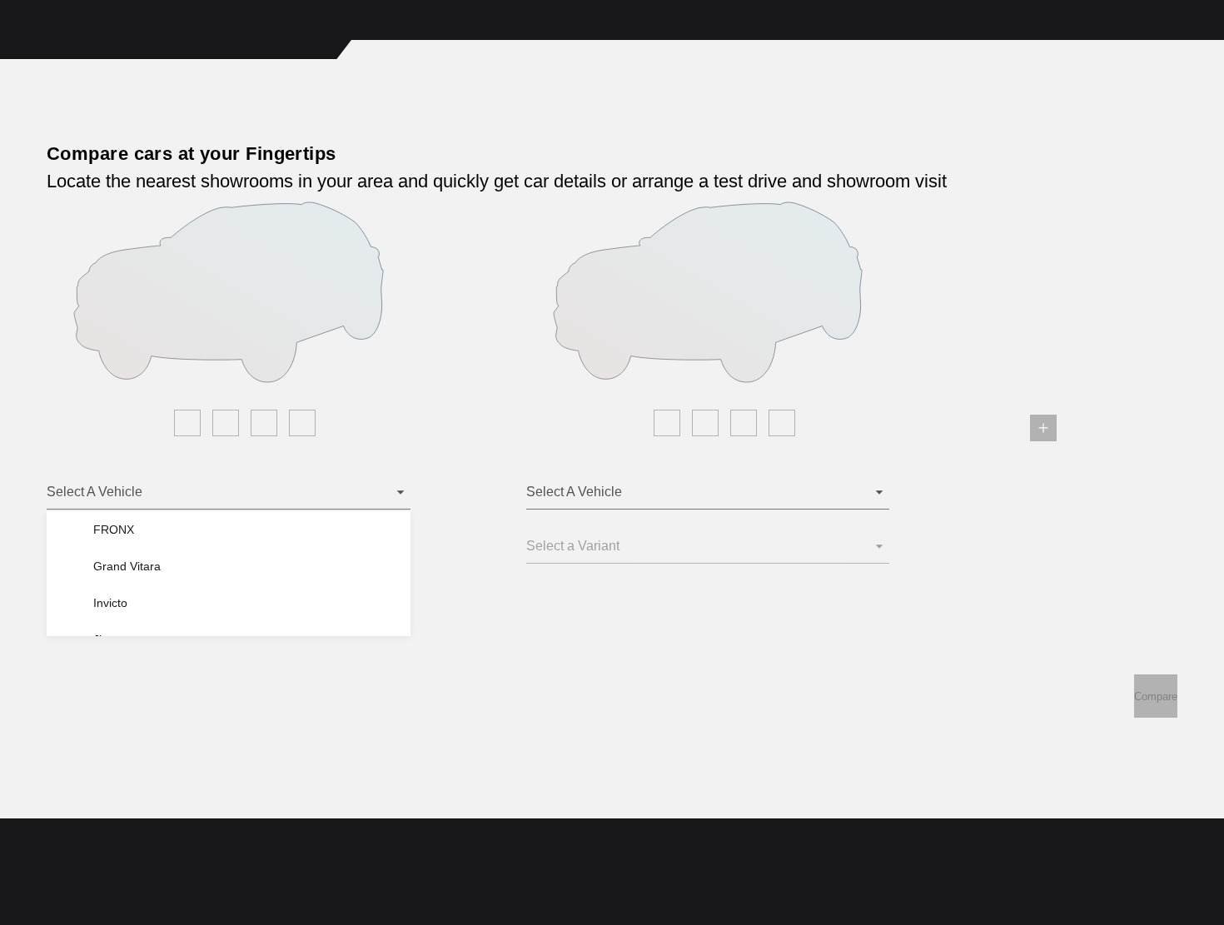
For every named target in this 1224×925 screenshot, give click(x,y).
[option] (238, 529)
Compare (1155, 696)
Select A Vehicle (94, 492)
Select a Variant (572, 546)
